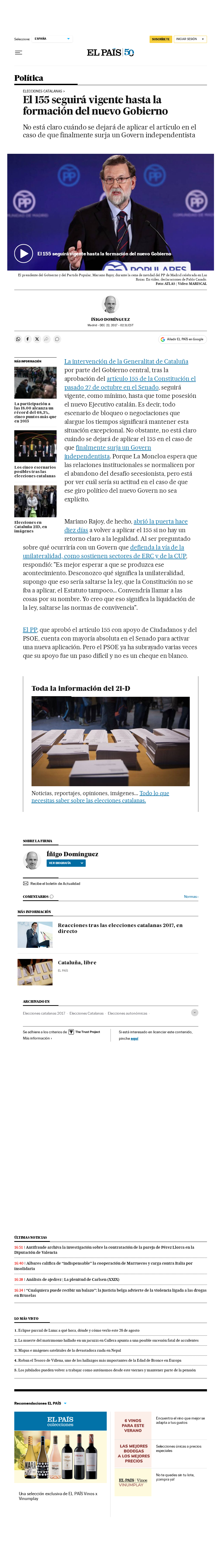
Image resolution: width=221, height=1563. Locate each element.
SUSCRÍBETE (161, 39)
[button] (110, 212)
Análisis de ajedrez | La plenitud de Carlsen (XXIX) (72, 1279)
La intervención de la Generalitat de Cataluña (126, 361)
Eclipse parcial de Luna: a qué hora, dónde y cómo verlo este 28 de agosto (79, 1330)
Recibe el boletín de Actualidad (55, 883)
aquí (134, 1038)
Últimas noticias (30, 1237)
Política (28, 78)
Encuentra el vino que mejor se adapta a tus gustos (180, 1420)
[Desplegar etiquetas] (194, 1012)
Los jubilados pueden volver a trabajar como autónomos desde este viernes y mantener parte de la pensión (107, 1370)
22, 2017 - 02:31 (116, 325)
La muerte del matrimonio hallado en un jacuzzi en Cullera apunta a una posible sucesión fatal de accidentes (108, 1340)
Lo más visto (26, 1319)
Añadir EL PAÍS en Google (185, 339)
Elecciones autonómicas (127, 1013)
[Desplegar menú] (18, 52)
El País (63, 970)
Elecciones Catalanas (86, 1013)
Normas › (191, 897)
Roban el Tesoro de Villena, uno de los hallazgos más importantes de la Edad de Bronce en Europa (99, 1360)
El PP (30, 630)
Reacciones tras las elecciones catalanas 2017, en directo (120, 928)
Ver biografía (60, 863)
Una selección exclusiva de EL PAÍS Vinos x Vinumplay (58, 1496)
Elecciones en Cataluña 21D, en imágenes (30, 527)
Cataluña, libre (77, 963)
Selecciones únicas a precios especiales (178, 1448)
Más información (36, 1038)
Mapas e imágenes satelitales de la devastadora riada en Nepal (69, 1350)
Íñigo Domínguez (110, 319)
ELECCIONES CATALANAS (42, 91)
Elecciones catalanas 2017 (44, 1013)
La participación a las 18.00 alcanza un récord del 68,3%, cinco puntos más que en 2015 (35, 412)
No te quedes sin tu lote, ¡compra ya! (175, 1477)
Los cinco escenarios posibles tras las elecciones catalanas (35, 472)
